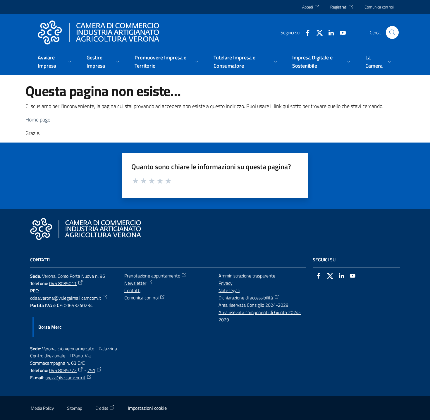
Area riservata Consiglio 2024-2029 (253, 304)
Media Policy (42, 408)
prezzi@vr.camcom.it (65, 377)
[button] (392, 32)
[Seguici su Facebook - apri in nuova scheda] (305, 32)
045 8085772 (63, 370)
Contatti (132, 290)
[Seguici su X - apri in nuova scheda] (317, 32)
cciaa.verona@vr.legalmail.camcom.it (65, 297)
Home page (37, 120)
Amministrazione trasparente (247, 275)
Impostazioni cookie (147, 408)
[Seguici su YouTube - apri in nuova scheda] (340, 32)
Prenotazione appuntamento (152, 275)
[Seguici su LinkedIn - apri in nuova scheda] (329, 32)
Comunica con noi (141, 297)
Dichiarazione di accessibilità (246, 297)
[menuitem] (55, 62)
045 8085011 (63, 283)
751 (91, 370)
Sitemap (74, 408)
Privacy (226, 283)
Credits (101, 408)
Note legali (229, 290)
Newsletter (135, 283)
